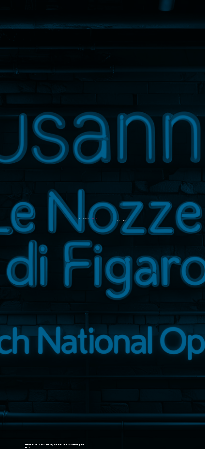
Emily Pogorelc (84, 219)
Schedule (114, 218)
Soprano (93, 219)
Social (118, 220)
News (124, 218)
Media (119, 218)
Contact (124, 220)
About (108, 218)
